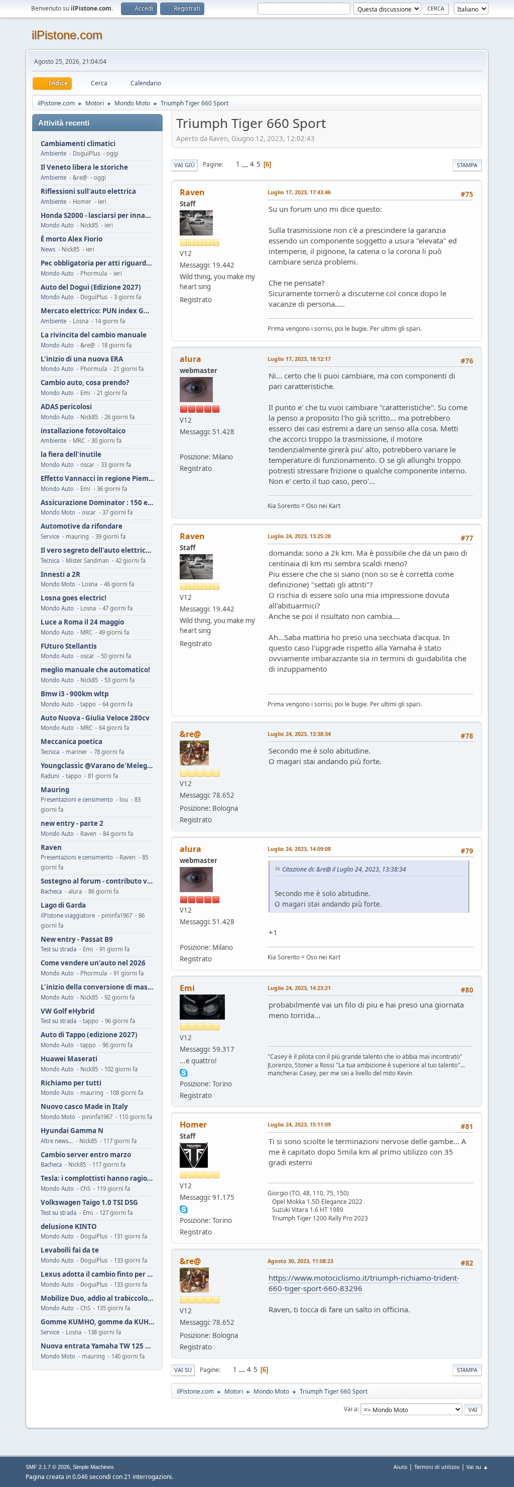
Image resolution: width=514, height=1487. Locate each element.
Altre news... (57, 1141)
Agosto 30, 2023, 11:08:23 (300, 1261)
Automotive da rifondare (81, 526)
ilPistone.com (67, 35)
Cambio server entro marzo (86, 1155)
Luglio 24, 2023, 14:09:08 (299, 848)
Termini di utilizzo (437, 1466)
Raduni (50, 776)
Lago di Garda (63, 905)
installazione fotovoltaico (83, 431)
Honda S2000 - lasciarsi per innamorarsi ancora (97, 215)
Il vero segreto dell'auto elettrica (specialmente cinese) (97, 550)
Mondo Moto (58, 512)
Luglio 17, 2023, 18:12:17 (299, 358)
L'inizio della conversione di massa (97, 987)
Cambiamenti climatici (78, 144)
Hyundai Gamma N (72, 1131)
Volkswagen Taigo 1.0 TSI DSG (89, 1202)
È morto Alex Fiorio (71, 239)
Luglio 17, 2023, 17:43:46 (299, 192)
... (245, 164)
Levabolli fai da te (70, 1250)
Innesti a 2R (60, 574)
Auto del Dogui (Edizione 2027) (91, 287)
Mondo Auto (57, 225)
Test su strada (58, 949)
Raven (51, 847)
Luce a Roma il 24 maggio (82, 622)
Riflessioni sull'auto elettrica (88, 191)
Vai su (183, 1370)
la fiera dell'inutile (71, 454)
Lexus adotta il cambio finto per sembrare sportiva (97, 1274)
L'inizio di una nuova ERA (82, 359)
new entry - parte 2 (72, 823)
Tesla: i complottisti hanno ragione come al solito (97, 1178)
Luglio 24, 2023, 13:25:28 (299, 536)
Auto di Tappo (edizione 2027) (89, 1035)
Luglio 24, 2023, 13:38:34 (299, 733)
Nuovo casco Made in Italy (84, 1106)
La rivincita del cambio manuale (94, 335)
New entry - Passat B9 (77, 939)
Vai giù (184, 165)
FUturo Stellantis (69, 646)
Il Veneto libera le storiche (84, 167)
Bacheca (51, 891)
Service (50, 536)
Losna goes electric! (73, 598)
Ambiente (53, 153)
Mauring (55, 790)
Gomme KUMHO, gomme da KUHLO (97, 1322)
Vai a (350, 1409)
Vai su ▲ (477, 1466)
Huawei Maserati (69, 1059)
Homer (193, 1124)
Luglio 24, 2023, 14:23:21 (299, 988)
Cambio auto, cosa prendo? (85, 383)
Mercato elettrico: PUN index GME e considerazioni (97, 311)
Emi (187, 988)
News (48, 249)
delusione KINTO (69, 1226)
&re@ (190, 733)
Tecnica (50, 560)
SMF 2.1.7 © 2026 (48, 1467)
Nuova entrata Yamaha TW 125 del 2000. (97, 1346)
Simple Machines (93, 1467)
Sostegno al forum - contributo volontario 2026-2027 (97, 881)
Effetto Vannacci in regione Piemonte (97, 478)
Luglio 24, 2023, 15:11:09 (299, 1124)
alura (190, 358)
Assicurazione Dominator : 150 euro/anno (97, 503)
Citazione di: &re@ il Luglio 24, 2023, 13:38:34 (344, 869)
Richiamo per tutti (71, 1083)
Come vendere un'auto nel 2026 (93, 963)
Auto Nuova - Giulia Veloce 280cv (95, 718)
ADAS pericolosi (66, 407)
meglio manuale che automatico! (95, 670)
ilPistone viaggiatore (68, 915)
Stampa (467, 165)
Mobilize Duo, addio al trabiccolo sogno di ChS (97, 1298)
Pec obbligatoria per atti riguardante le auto (97, 263)
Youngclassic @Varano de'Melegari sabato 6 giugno (97, 766)
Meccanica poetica (71, 741)
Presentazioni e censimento (77, 799)
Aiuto (401, 1466)
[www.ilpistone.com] (184, 444)
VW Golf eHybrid (67, 1011)
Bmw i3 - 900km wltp (74, 694)
